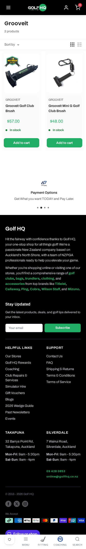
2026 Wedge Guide (19, 406)
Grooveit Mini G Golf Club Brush (64, 108)
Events (10, 418)
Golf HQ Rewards (18, 362)
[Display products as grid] (72, 44)
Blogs (9, 399)
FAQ (49, 362)
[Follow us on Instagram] (25, 504)
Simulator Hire (15, 386)
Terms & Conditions (60, 375)
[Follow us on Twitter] (17, 504)
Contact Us (54, 356)
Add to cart (21, 143)
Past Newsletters (17, 412)
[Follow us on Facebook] (8, 504)
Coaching (12, 369)
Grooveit (13, 99)
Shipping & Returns (60, 369)
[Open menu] (8, 7)
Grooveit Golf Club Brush (20, 108)
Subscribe (62, 327)
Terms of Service (58, 382)
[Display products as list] (80, 44)
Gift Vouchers (15, 393)
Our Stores (13, 356)
